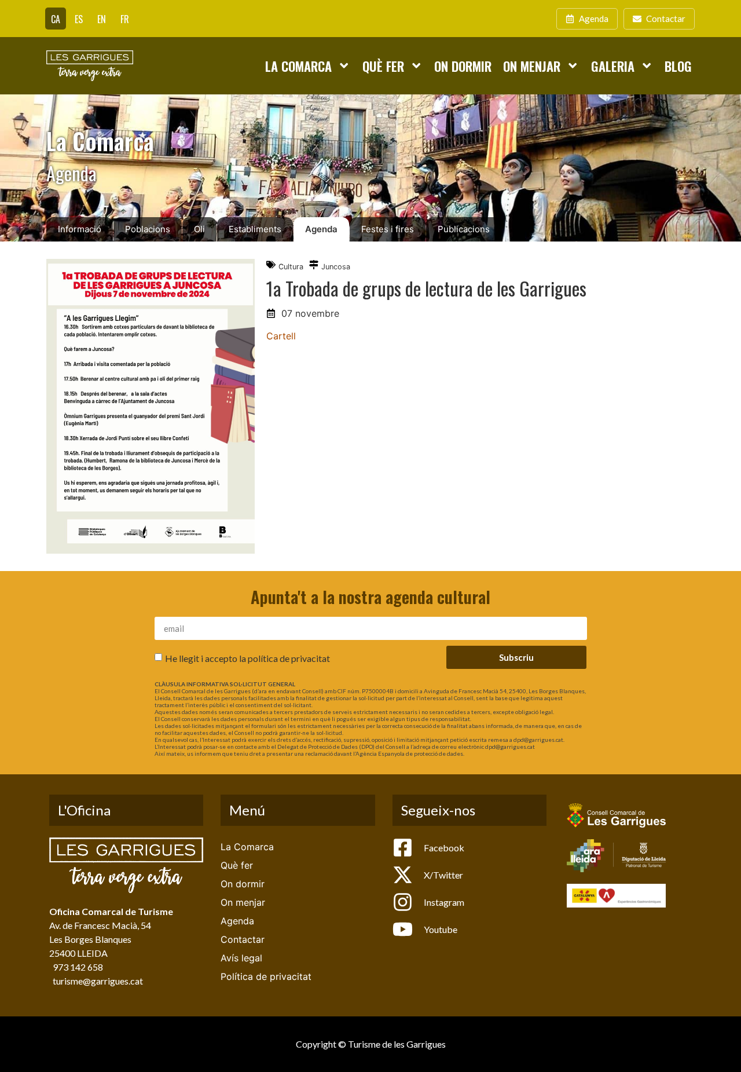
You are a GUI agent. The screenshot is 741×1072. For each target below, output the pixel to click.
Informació (79, 229)
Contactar (243, 939)
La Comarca (298, 65)
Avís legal (241, 958)
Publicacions (464, 229)
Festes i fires (387, 229)
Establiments (255, 229)
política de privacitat (289, 658)
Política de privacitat (266, 976)
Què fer (383, 65)
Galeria (612, 65)
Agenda (321, 229)
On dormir (462, 65)
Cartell (281, 336)
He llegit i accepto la (247, 658)
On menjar (531, 65)
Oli (199, 229)
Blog (678, 65)
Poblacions (147, 229)
